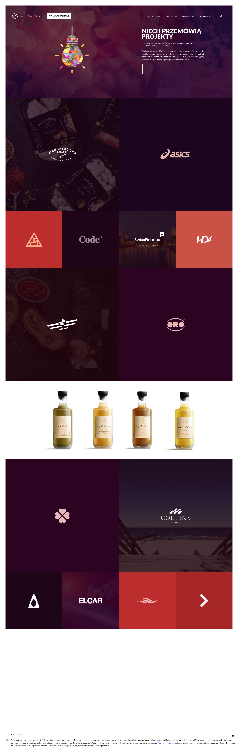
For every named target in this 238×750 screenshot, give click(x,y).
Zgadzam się (105, 746)
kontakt (205, 16)
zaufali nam (188, 16)
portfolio (171, 16)
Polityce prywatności (166, 743)
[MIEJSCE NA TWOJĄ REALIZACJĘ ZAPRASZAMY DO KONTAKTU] (204, 608)
